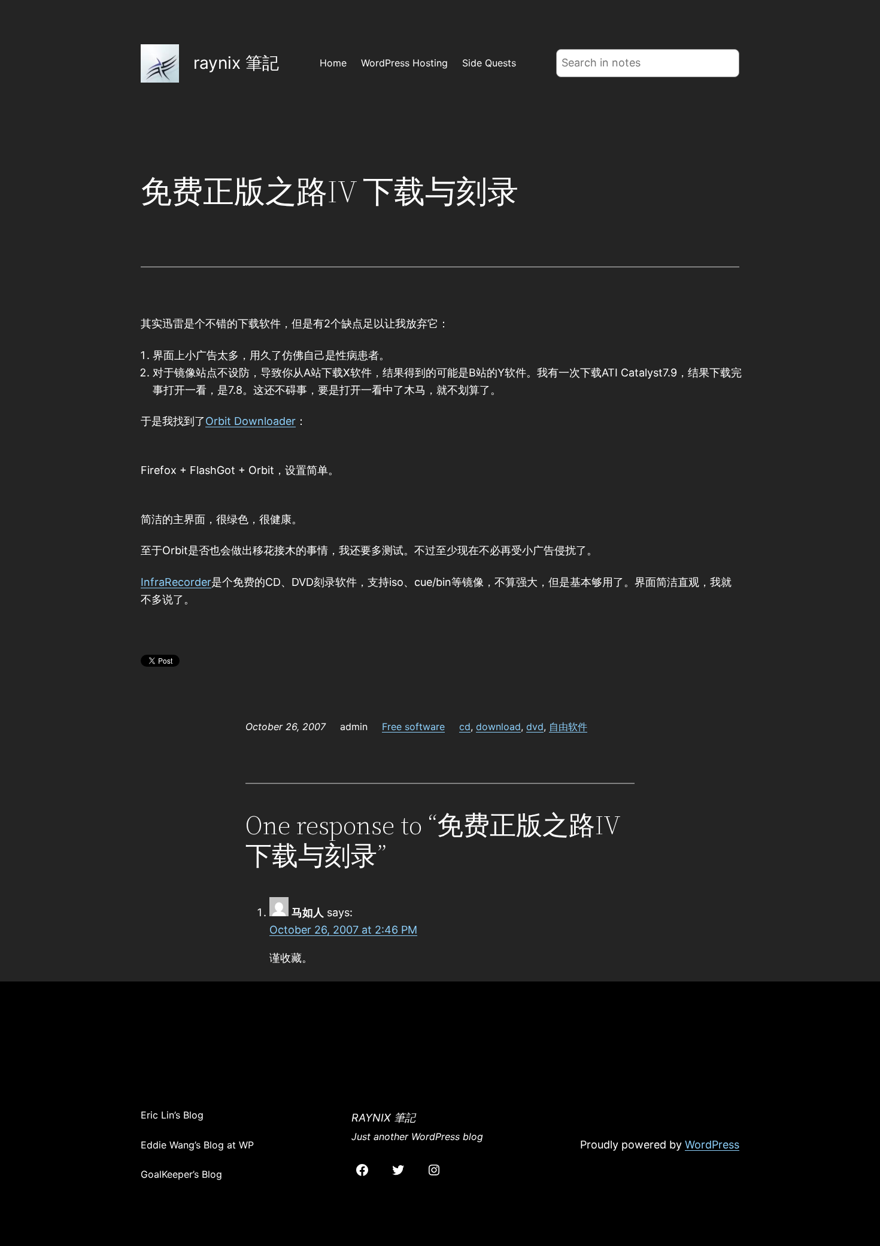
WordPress (712, 1144)
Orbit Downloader (250, 421)
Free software (413, 727)
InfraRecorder (176, 582)
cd (465, 727)
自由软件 (568, 727)
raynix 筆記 (236, 63)
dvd (535, 727)
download (498, 727)
